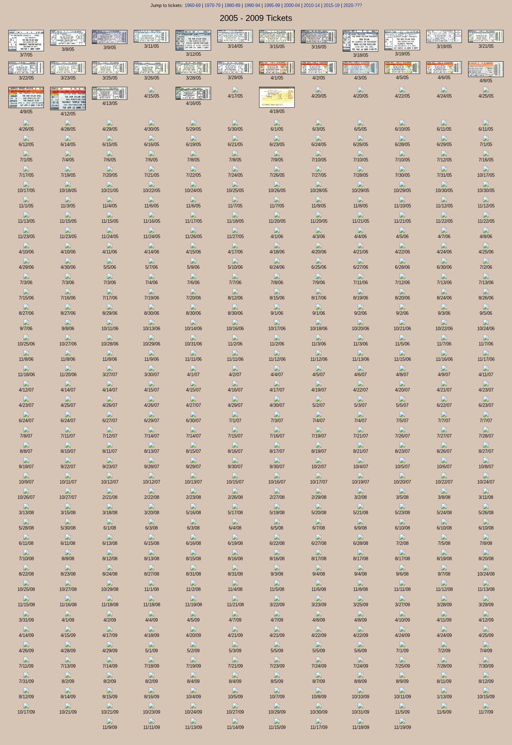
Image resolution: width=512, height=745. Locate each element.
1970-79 (212, 5)
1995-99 (272, 5)
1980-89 (232, 5)
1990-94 (252, 5)
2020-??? (352, 5)
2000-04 (292, 5)
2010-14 (312, 5)
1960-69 (193, 5)
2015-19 (332, 5)
